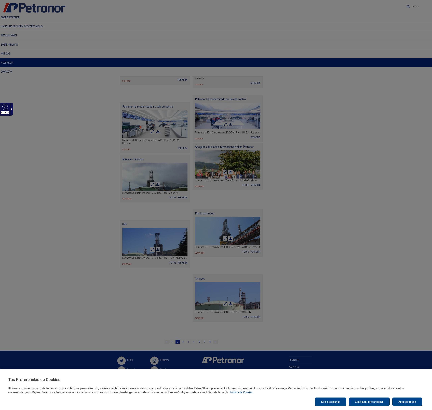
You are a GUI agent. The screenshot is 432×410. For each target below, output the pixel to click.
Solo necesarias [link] (330, 401)
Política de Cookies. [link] (241, 392)
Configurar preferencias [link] (369, 401)
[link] (4, 107)
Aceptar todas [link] (407, 401)
